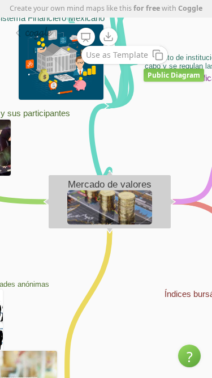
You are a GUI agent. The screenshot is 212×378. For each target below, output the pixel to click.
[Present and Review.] (86, 37)
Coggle (190, 8)
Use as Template (117, 54)
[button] (189, 356)
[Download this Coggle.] (108, 37)
